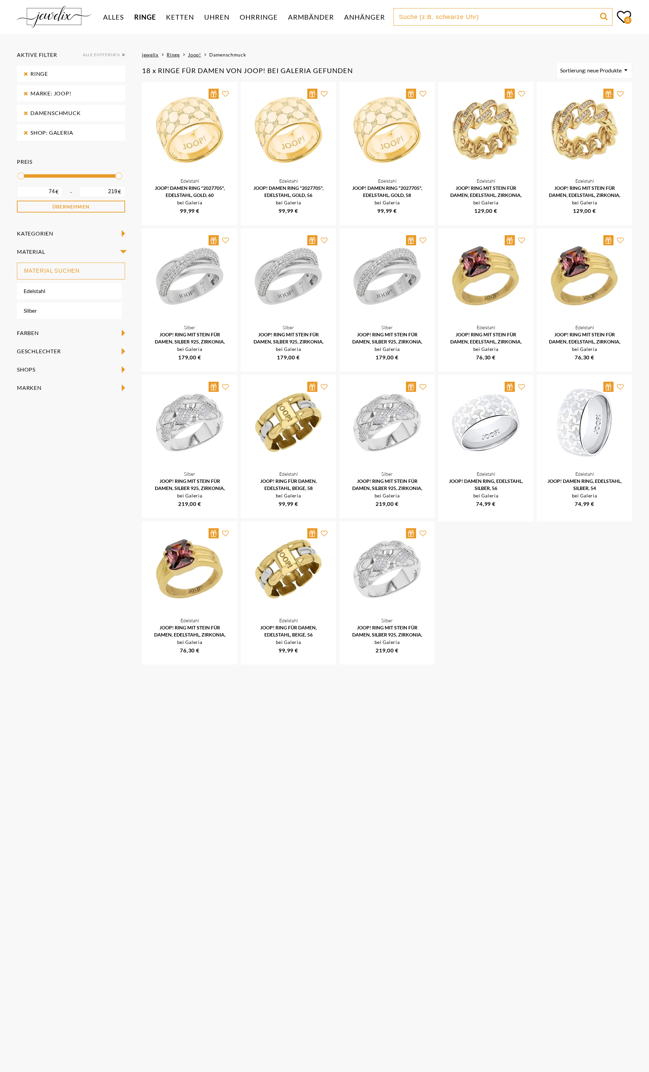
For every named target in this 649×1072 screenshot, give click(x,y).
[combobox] (498, 16)
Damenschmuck (55, 113)
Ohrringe (259, 17)
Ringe (145, 17)
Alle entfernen (101, 54)
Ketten (180, 17)
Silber (30, 310)
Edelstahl (34, 291)
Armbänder (311, 17)
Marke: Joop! (50, 93)
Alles (113, 17)
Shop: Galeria (51, 132)
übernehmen (71, 206)
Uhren (217, 17)
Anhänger (364, 17)
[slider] (21, 176)
